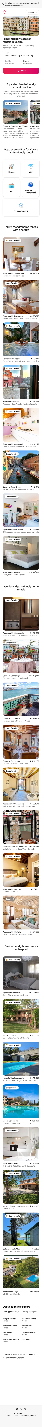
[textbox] (12, 63)
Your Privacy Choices (28, 1416)
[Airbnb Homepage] (4, 12)
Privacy (8, 1416)
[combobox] (21, 55)
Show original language (14, 5)
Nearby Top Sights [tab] (30, 1312)
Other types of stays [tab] (11, 1312)
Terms (16, 1416)
